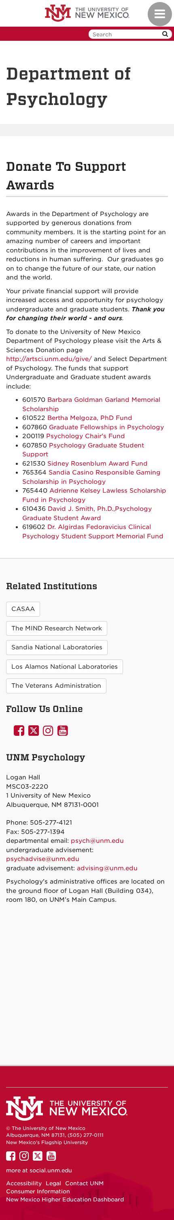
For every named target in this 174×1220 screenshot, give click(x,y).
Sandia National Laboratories (56, 647)
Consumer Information (38, 1191)
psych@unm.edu (97, 840)
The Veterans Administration (56, 685)
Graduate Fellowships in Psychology (106, 427)
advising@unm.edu (107, 868)
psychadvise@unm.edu (42, 859)
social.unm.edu (51, 1170)
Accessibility (24, 1183)
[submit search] (165, 34)
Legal (53, 1183)
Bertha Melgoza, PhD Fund (89, 418)
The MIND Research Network (56, 628)
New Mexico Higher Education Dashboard (65, 1199)
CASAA (23, 609)
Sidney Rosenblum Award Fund (97, 463)
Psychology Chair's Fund (85, 436)
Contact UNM (84, 1183)
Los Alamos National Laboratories (64, 666)
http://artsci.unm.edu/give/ (49, 359)
